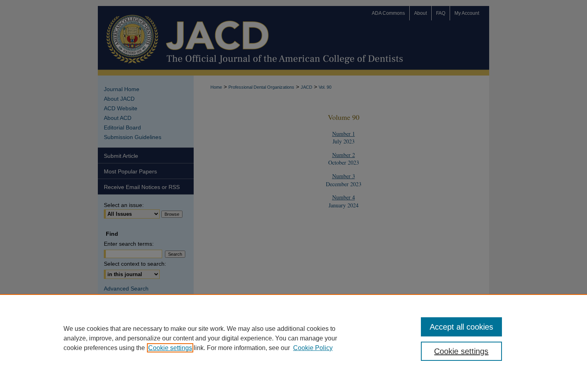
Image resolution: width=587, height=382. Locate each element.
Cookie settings (170, 347)
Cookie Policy (313, 347)
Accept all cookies (461, 326)
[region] (293, 338)
